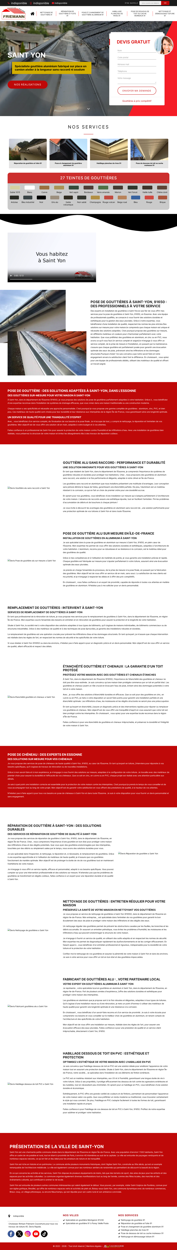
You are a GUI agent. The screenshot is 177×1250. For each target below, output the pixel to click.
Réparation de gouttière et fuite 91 (67, 13)
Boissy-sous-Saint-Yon (102, 1188)
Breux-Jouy (15, 1192)
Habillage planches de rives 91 (117, 13)
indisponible (18, 3)
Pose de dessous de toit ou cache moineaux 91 (140, 13)
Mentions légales (93, 1246)
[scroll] (88, 109)
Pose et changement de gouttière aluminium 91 (93, 13)
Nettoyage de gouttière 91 (46, 13)
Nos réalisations (27, 84)
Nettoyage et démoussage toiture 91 (165, 13)
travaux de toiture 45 (18, 1226)
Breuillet (32, 1188)
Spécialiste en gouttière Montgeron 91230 (85, 1220)
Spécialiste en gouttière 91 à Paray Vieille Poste (87, 1223)
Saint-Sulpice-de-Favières (143, 1185)
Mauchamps (57, 1192)
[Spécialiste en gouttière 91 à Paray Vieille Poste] (32, 13)
